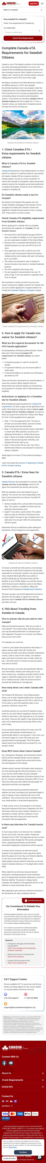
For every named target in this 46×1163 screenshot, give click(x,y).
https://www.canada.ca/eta (17, 963)
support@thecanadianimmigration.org (19, 1007)
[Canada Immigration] (11, 4)
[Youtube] (10, 1062)
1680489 (28, 1156)
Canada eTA (6, 171)
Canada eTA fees (8, 482)
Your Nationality (9, 28)
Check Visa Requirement (23, 38)
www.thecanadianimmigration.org (16, 1126)
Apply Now (34, 3)
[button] (39, 1157)
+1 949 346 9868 (31, 998)
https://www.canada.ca (16, 957)
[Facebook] (4, 1062)
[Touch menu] (42, 4)
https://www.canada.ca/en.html (12, 1027)
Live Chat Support (11, 998)
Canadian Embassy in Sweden (22, 290)
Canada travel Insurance (32, 589)
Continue (23, 1152)
